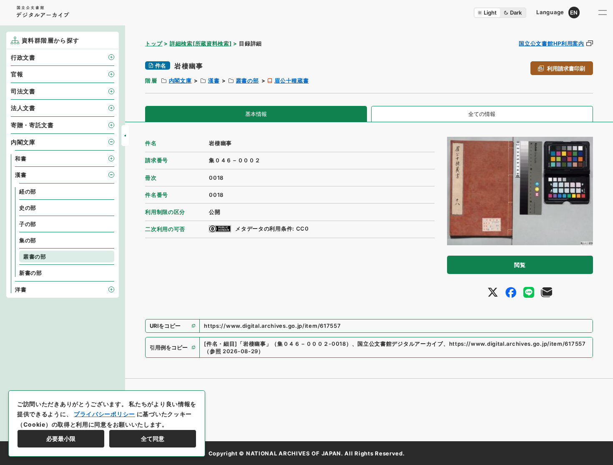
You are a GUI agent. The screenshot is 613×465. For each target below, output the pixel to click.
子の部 (27, 224)
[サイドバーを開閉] (125, 135)
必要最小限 (60, 438)
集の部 (27, 240)
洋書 (20, 289)
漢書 (213, 80)
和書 (20, 158)
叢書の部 (247, 80)
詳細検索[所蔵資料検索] (200, 43)
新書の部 (30, 272)
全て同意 (152, 438)
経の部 (27, 191)
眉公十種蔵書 (291, 80)
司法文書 (23, 91)
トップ (153, 43)
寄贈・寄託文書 (32, 124)
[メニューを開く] (602, 12)
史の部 (27, 207)
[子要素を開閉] (111, 57)
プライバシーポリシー (104, 413)
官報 (17, 74)
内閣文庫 (180, 80)
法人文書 (23, 107)
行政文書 (23, 57)
